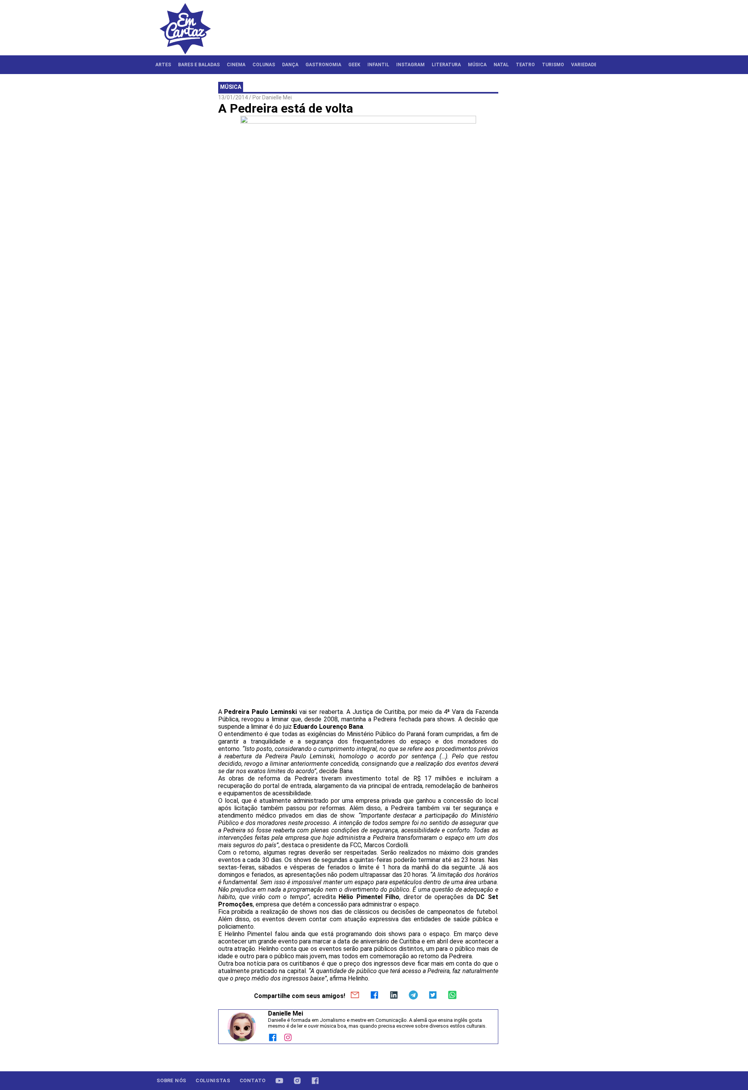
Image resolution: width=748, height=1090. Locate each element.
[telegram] (413, 995)
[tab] (163, 64)
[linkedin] (394, 995)
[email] (355, 995)
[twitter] (433, 995)
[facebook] (374, 995)
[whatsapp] (452, 995)
